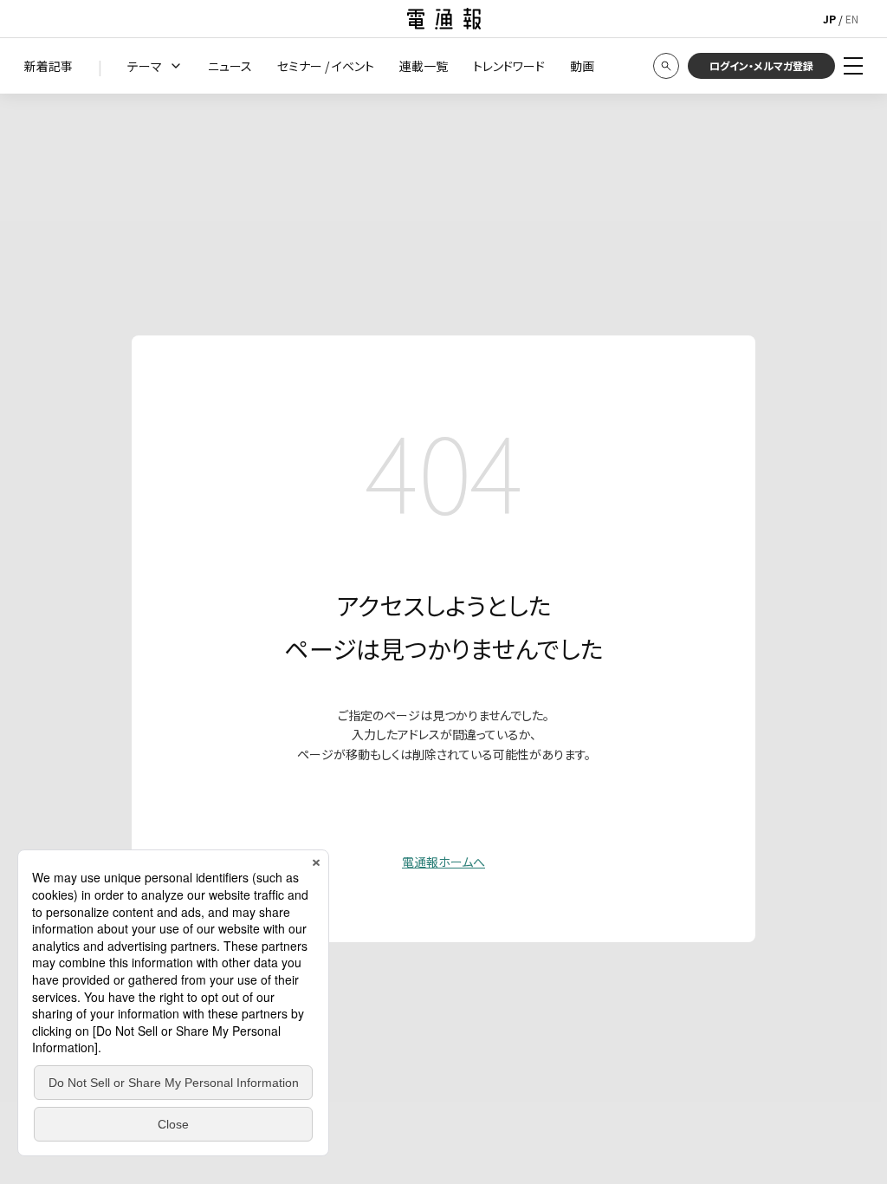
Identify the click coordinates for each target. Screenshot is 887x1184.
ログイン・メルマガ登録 (761, 65)
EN (851, 18)
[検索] (666, 66)
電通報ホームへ (443, 861)
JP (829, 18)
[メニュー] (853, 66)
